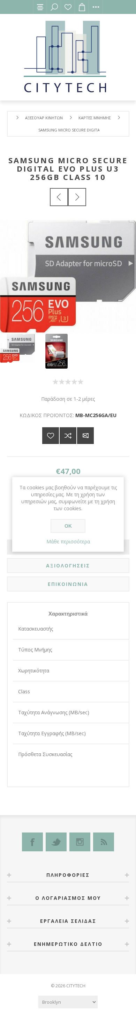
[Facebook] (32, 842)
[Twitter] (56, 842)
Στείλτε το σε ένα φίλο (85, 435)
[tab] (68, 565)
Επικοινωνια (68, 584)
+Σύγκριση (68, 435)
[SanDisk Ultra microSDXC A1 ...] (77, 197)
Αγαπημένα (68, 7)
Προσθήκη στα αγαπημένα (50, 435)
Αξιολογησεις (68, 565)
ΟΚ (68, 526)
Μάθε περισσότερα (68, 541)
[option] (22, 348)
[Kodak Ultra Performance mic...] (59, 197)
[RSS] (103, 842)
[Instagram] (79, 842)
